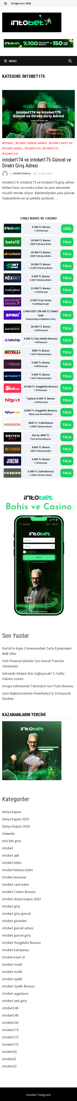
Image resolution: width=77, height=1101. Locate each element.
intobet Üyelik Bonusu (18, 986)
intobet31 (9, 1059)
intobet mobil (12, 964)
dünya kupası (11, 811)
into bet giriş (11, 841)
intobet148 (10, 1008)
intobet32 (9, 1066)
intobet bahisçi (22, 173)
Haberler (8, 833)
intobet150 (10, 1022)
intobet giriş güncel (16, 913)
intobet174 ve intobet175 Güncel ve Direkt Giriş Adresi (36, 163)
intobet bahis (12, 862)
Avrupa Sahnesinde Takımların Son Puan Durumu (37, 686)
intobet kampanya (15, 950)
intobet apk (10, 855)
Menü (12, 61)
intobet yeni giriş (14, 1000)
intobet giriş (11, 906)
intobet (7, 143)
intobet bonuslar (14, 877)
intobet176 (10, 153)
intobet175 (50, 148)
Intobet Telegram (38, 1095)
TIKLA (66, 242)
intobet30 (9, 1051)
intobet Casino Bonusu (19, 891)
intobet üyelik (12, 979)
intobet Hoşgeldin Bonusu (21, 942)
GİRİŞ (67, 228)
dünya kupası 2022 (15, 819)
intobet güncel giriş (16, 935)
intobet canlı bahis (15, 884)
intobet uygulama (15, 993)
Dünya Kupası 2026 (16, 826)
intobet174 (32, 148)
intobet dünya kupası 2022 (21, 899)
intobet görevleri (14, 920)
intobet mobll (12, 148)
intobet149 (10, 1015)
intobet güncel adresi (31, 143)
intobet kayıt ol (60, 143)
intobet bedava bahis (17, 870)
